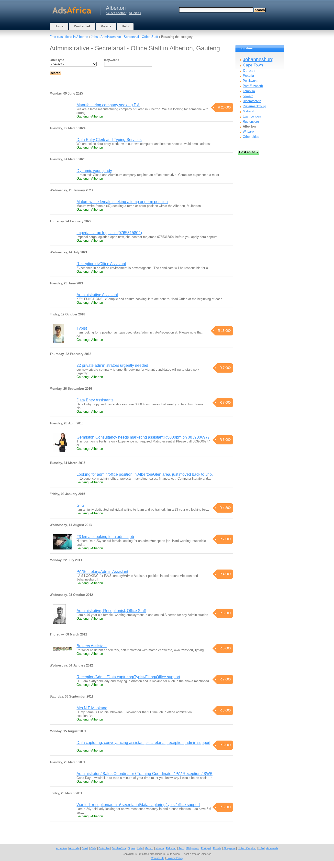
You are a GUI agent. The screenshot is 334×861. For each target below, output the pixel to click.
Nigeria (160, 848)
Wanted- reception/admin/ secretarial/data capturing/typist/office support (138, 805)
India (140, 848)
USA (261, 848)
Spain (131, 848)
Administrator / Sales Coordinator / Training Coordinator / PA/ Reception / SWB (144, 774)
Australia (74, 848)
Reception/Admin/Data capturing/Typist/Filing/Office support (128, 677)
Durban (249, 70)
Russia (217, 848)
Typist (82, 328)
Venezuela (272, 848)
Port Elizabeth (253, 86)
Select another (116, 13)
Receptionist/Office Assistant (101, 264)
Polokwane (250, 81)
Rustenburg (251, 121)
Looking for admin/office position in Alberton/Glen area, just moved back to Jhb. (145, 474)
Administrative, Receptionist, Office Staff (111, 611)
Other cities (251, 137)
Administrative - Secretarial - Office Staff (129, 37)
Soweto (248, 96)
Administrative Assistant (97, 295)
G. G (80, 505)
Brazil (85, 848)
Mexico (149, 848)
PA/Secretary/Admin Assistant (102, 572)
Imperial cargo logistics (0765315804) (109, 233)
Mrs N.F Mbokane (92, 708)
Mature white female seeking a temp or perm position (122, 202)
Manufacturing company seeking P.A (108, 105)
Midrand (248, 111)
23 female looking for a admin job (105, 537)
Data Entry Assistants (95, 400)
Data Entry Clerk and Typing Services (109, 140)
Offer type (57, 60)
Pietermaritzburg (254, 106)
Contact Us (157, 858)
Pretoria (248, 75)
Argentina (61, 848)
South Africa (119, 848)
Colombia (104, 848)
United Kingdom (247, 848)
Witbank (248, 131)
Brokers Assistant (92, 646)
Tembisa (249, 91)
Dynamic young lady (94, 171)
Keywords (111, 60)
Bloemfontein (252, 101)
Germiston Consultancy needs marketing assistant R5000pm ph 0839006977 (143, 437)
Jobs (94, 37)
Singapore (229, 848)
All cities (135, 13)
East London (252, 116)
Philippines (192, 848)
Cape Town (253, 65)
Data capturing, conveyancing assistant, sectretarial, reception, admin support (143, 743)
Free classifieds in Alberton (69, 37)
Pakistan (171, 848)
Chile (93, 848)
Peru (181, 848)
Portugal (206, 848)
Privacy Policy (175, 858)
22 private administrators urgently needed (112, 365)
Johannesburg (258, 59)
